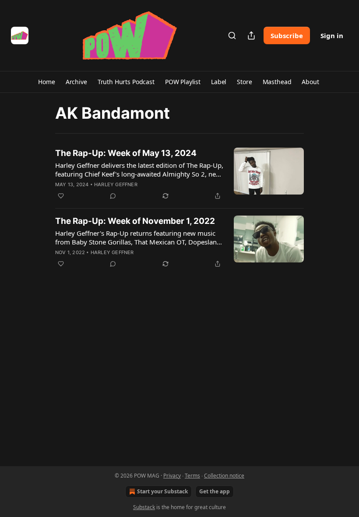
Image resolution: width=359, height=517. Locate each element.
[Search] (232, 35)
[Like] (61, 196)
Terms (192, 475)
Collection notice (224, 475)
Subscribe (287, 35)
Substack (144, 507)
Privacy (172, 475)
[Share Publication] (251, 35)
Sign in (331, 35)
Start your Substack (162, 491)
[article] (179, 174)
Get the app (214, 491)
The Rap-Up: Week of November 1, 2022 (135, 221)
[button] (46, 81)
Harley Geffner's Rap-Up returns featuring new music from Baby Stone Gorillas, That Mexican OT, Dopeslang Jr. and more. (138, 237)
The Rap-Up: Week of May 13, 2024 (126, 153)
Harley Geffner (115, 184)
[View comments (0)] (113, 196)
